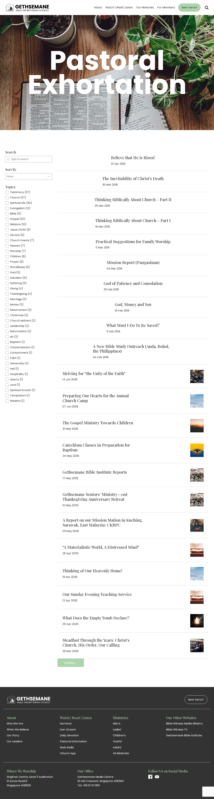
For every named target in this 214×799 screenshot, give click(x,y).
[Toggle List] (49, 177)
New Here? (189, 7)
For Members (166, 7)
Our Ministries (145, 7)
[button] (28, 192)
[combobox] (26, 177)
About (98, 7)
